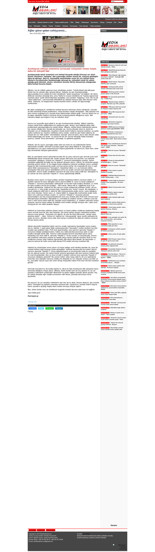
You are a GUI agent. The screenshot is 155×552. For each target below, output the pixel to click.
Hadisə (45, 26)
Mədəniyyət (85, 22)
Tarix (30, 26)
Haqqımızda (41, 530)
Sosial (51, 26)
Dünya (102, 22)
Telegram (59, 308)
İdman (120, 22)
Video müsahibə (95, 26)
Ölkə (72, 22)
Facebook (32, 308)
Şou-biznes (94, 22)
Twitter (41, 308)
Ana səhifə (32, 22)
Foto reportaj (84, 26)
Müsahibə (37, 26)
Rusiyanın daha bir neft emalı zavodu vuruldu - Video (119, 19)
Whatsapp (49, 308)
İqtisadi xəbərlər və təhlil (45, 22)
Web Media (86, 534)
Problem (57, 26)
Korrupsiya (73, 26)
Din (115, 22)
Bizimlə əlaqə (50, 530)
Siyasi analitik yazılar (61, 22)
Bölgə (77, 22)
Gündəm (65, 26)
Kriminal (109, 22)
